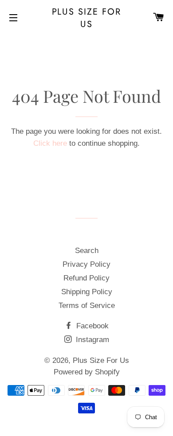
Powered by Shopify (87, 372)
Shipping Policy (86, 292)
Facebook (91, 326)
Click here (50, 143)
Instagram (91, 339)
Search (86, 250)
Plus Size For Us (87, 17)
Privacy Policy (86, 264)
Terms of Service (87, 305)
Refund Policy (86, 278)
